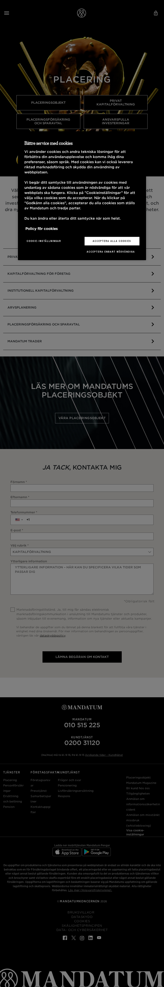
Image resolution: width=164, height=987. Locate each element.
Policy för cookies (41, 229)
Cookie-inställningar (44, 240)
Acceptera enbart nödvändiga (111, 251)
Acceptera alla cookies (112, 240)
